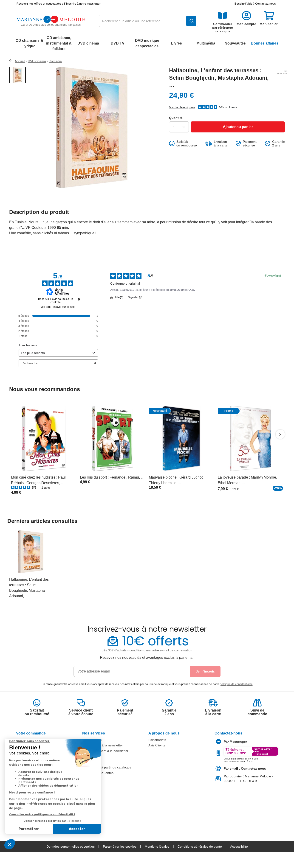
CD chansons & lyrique (29, 43)
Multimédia (205, 43)
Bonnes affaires (264, 43)
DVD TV (117, 43)
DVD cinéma (88, 43)
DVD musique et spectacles (147, 43)
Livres (176, 43)
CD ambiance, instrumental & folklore (59, 43)
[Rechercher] (191, 21)
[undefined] (79, 299)
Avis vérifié (274, 275)
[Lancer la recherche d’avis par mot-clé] (95, 363)
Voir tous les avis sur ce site (57, 306)
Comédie (55, 61)
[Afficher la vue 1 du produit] (17, 75)
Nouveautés (235, 43)
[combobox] (148, 21)
